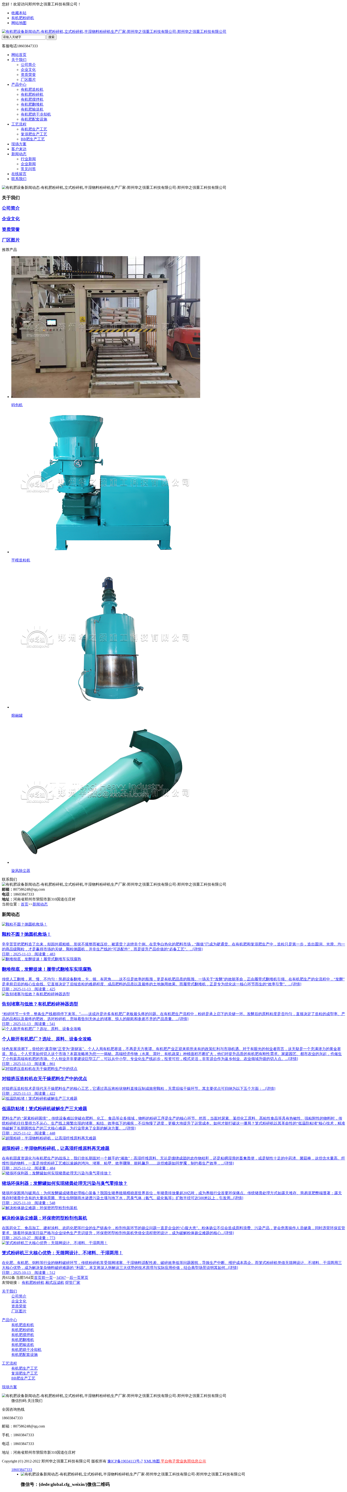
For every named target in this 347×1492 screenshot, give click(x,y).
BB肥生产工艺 (33, 139)
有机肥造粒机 (32, 89)
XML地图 (152, 1461)
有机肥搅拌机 (32, 99)
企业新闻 (28, 164)
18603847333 (21, 1470)
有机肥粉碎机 (22, 18)
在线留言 (18, 174)
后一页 (75, 1278)
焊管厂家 (72, 1283)
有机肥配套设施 (34, 119)
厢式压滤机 (54, 1283)
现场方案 (18, 144)
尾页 (84, 1278)
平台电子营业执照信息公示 (183, 1461)
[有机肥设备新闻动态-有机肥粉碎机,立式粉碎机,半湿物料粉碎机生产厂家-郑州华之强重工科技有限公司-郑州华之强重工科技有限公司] (114, 32)
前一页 (47, 1278)
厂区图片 (28, 80)
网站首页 (18, 55)
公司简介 (28, 65)
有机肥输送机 (32, 109)
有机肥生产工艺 (34, 129)
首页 (24, 904)
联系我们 (18, 179)
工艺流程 (18, 124)
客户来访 (18, 149)
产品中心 (18, 84)
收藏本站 (18, 13)
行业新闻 (28, 159)
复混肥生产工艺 (34, 134)
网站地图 (18, 23)
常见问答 (28, 169)
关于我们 (18, 60)
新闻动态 (18, 154)
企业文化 (28, 70)
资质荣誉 (28, 75)
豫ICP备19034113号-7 (125, 1461)
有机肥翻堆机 (32, 104)
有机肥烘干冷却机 (36, 114)
